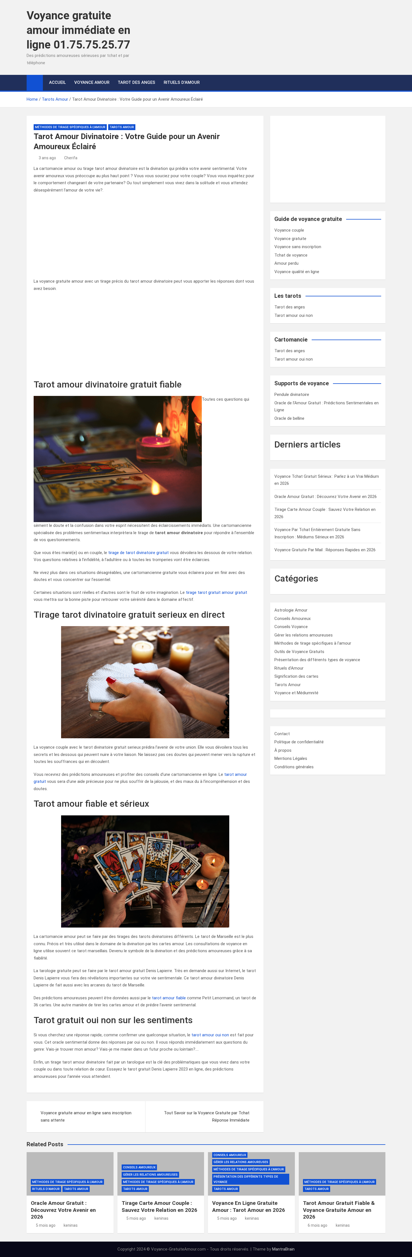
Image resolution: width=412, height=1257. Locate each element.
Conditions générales (294, 766)
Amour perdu (286, 263)
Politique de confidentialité (299, 741)
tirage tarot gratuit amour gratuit (216, 592)
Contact (282, 733)
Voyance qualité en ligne (296, 271)
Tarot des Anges (136, 82)
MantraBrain (283, 1249)
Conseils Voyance (291, 626)
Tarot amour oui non (293, 315)
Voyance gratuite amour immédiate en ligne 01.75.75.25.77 (78, 30)
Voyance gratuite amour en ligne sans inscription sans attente (86, 1116)
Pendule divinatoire (291, 394)
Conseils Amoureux (292, 618)
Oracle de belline (289, 418)
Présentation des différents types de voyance (317, 659)
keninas (71, 1225)
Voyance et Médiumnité (296, 692)
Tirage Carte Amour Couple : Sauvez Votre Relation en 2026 (159, 1206)
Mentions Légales (290, 758)
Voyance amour (91, 82)
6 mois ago (317, 1225)
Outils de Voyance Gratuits (299, 651)
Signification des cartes (296, 676)
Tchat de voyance (290, 255)
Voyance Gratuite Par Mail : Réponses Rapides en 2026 (325, 549)
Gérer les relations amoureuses (303, 635)
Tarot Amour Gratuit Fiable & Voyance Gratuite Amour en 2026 (339, 1210)
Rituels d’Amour (182, 82)
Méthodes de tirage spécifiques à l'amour (70, 127)
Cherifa (70, 158)
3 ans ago (47, 158)
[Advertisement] (145, 238)
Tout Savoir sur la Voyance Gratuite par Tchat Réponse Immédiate (206, 1116)
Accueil (57, 82)
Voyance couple (289, 230)
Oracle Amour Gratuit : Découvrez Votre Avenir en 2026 (325, 496)
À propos (282, 750)
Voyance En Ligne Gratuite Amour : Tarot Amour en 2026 (248, 1206)
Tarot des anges (289, 307)
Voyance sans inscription (297, 246)
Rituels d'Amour (289, 668)
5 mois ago (45, 1225)
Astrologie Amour (290, 610)
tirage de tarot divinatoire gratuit (138, 552)
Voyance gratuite (290, 238)
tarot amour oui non (210, 1034)
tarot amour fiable (169, 997)
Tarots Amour (122, 127)
